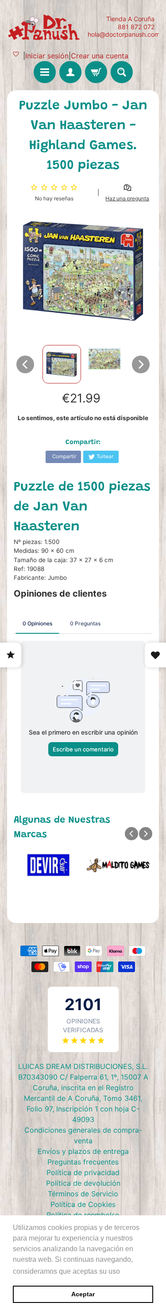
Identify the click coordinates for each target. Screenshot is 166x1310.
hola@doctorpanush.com (124, 34)
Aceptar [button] (83, 1294)
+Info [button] (131, 1271)
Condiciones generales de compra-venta (83, 1135)
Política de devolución (83, 1183)
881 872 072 (136, 27)
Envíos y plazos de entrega (83, 1151)
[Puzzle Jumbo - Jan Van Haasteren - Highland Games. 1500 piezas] (61, 364)
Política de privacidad (83, 1172)
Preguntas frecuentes (83, 1161)
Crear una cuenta (99, 55)
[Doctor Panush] (45, 26)
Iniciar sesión (47, 55)
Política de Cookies (83, 1204)
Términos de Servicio (83, 1193)
